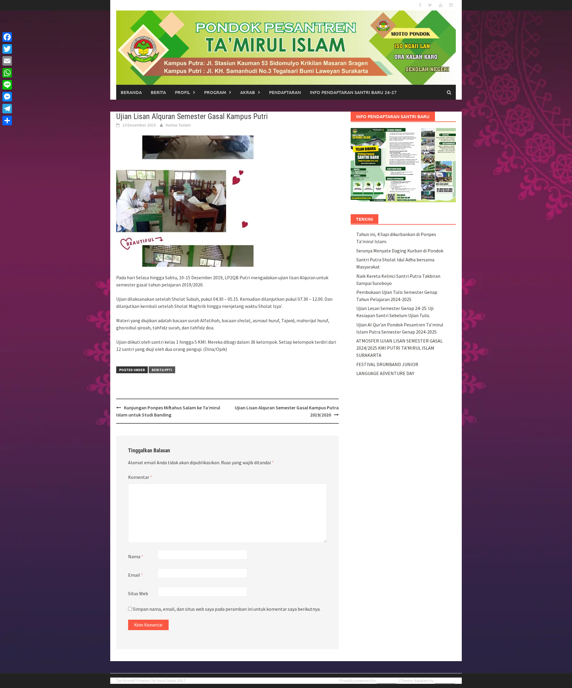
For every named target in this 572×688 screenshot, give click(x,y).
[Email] (7, 61)
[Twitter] (7, 49)
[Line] (7, 85)
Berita (158, 92)
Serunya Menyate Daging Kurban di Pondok (399, 251)
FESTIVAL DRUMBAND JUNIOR (387, 364)
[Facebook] (7, 37)
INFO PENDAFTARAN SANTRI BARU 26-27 (353, 92)
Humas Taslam (178, 125)
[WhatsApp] (7, 73)
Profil (182, 92)
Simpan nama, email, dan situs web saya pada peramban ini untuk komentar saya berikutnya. (227, 609)
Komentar (140, 477)
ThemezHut (445, 680)
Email (135, 575)
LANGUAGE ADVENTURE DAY (385, 373)
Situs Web (138, 593)
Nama (135, 556)
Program (215, 92)
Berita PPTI (162, 370)
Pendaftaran (285, 92)
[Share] (7, 121)
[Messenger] (7, 97)
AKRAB (247, 92)
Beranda (131, 92)
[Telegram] (7, 109)
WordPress (387, 680)
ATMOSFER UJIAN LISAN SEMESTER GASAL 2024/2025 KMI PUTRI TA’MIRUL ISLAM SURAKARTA (399, 348)
